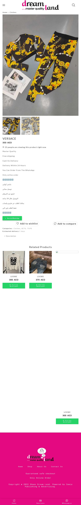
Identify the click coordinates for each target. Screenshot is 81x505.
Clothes (13, 12)
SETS (24, 228)
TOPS (29, 228)
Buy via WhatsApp (13, 218)
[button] (5, 65)
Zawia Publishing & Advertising (48, 485)
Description (11, 236)
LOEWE (13, 276)
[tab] (40, 236)
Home (5, 12)
